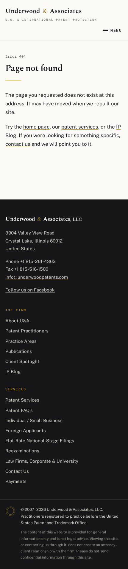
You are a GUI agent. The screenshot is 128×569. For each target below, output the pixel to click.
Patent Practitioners (27, 330)
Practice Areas (21, 341)
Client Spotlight (22, 361)
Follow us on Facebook (30, 289)
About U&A (17, 320)
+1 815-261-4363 (38, 261)
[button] (112, 30)
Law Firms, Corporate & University (41, 461)
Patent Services (22, 399)
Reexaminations (22, 450)
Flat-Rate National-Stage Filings (39, 440)
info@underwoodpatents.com (36, 277)
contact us (17, 144)
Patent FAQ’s (19, 410)
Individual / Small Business (34, 420)
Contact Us (17, 471)
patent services (79, 127)
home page (36, 127)
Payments (15, 481)
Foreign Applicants (25, 430)
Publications (18, 351)
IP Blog (13, 371)
